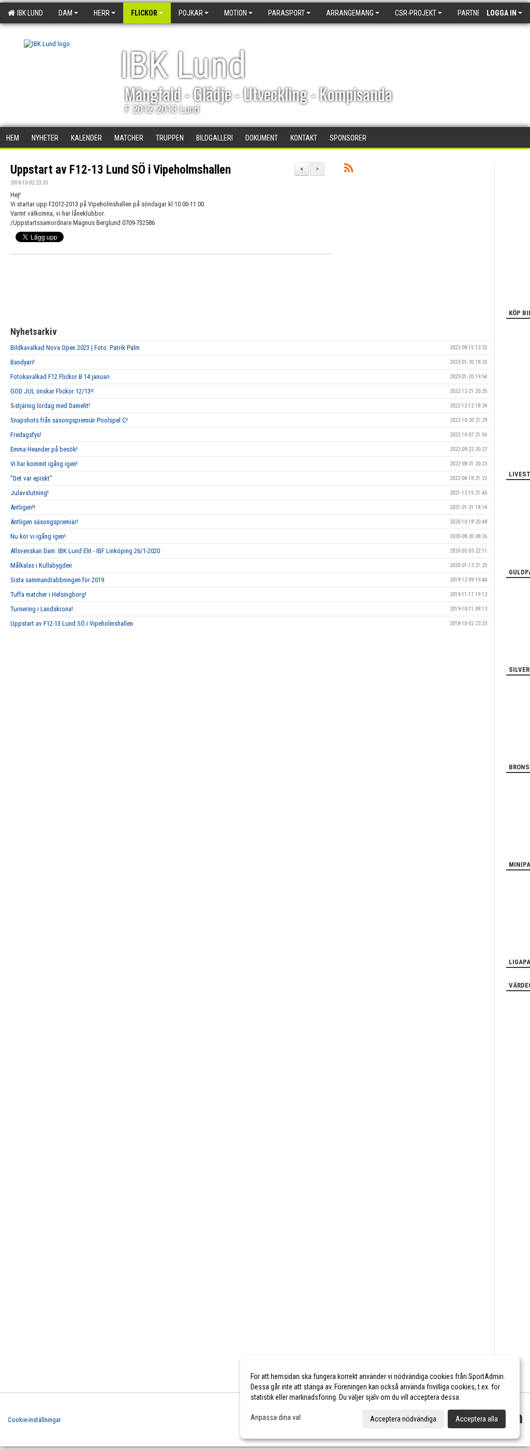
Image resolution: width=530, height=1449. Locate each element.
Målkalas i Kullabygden (41, 565)
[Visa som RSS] (348, 170)
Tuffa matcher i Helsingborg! (48, 594)
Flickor (144, 13)
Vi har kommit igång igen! (44, 464)
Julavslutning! (29, 493)
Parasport (286, 13)
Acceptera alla (476, 1419)
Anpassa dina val (276, 1417)
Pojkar (191, 13)
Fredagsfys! (25, 435)
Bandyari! (22, 362)
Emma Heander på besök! (44, 449)
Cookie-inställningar (34, 1420)
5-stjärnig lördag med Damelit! (50, 406)
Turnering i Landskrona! (41, 609)
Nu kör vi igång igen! (38, 536)
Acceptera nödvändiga (403, 1419)
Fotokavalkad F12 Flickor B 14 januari (60, 377)
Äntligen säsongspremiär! (44, 522)
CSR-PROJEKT (415, 13)
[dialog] (380, 1397)
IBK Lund (28, 13)
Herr (102, 13)
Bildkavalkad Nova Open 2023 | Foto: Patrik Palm (75, 347)
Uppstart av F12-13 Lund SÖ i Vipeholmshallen (120, 170)
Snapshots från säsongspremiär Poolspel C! (69, 420)
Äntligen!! (22, 507)
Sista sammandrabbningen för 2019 (57, 580)
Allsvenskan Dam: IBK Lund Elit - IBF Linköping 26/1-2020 (85, 551)
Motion (235, 13)
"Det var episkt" (31, 478)
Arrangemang (350, 13)
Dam (65, 13)
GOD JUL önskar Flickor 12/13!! (52, 391)
